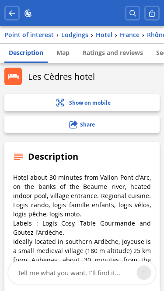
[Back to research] (12, 13)
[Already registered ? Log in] (152, 13)
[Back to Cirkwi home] (28, 13)
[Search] (132, 13)
